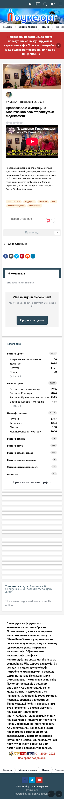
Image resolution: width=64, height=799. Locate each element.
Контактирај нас (40, 786)
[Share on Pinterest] (22, 256)
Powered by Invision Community (32, 793)
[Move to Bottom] (51, 794)
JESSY (14, 101)
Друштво (33, 363)
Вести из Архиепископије (33, 389)
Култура (33, 367)
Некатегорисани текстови (33, 431)
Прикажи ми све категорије (31, 482)
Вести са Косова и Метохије (33, 401)
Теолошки (33, 423)
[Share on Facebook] (5, 256)
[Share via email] (11, 256)
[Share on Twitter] (16, 256)
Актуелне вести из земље (33, 359)
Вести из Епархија (33, 393)
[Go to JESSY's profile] (9, 94)
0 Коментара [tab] (16, 273)
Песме (33, 427)
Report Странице (21, 218)
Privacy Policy (22, 786)
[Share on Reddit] (27, 256)
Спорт (33, 372)
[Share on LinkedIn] (33, 256)
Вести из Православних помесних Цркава (34, 397)
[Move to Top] (58, 794)
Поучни (33, 418)
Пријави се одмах (32, 320)
